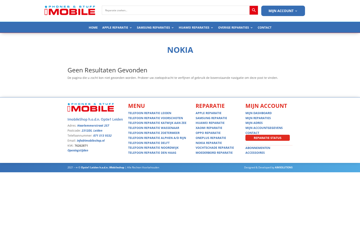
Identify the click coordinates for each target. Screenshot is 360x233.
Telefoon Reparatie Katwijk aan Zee (157, 123)
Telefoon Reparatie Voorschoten (155, 118)
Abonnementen (257, 148)
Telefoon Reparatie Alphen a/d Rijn (157, 138)
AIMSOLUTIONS (283, 167)
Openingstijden (78, 150)
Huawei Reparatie (210, 123)
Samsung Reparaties (153, 27)
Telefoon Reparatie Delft (149, 143)
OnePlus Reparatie (211, 138)
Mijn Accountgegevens (264, 128)
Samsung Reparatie (211, 118)
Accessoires (255, 153)
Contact (264, 27)
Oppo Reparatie (208, 133)
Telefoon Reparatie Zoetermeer (154, 133)
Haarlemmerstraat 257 (93, 125)
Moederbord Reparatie (214, 153)
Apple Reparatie (115, 27)
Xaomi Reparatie (209, 128)
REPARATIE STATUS (267, 138)
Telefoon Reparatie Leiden (149, 113)
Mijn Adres (254, 123)
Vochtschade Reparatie (215, 148)
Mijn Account (281, 11)
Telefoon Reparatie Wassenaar (153, 128)
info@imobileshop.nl (91, 140)
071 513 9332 (102, 135)
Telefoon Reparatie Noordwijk (153, 148)
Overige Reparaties (233, 27)
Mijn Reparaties (258, 118)
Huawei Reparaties (194, 27)
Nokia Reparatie (209, 143)
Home (93, 27)
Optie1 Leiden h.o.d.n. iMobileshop (102, 167)
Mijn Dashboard (258, 113)
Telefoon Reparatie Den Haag (152, 153)
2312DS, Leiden (92, 130)
